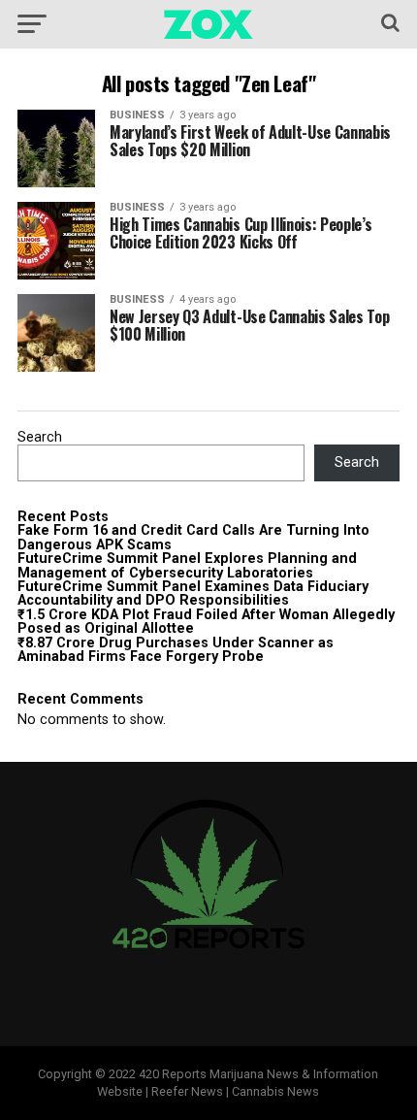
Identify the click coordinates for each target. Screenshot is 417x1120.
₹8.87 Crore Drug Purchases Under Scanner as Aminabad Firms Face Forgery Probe (175, 650)
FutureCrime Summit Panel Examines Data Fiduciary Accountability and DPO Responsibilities (193, 593)
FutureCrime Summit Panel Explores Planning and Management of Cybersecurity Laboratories (187, 565)
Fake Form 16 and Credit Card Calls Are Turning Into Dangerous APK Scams (193, 537)
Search (39, 437)
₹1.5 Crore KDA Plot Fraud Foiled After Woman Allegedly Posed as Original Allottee (206, 622)
